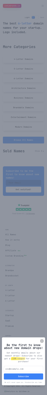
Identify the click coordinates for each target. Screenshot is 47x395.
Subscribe (23, 376)
